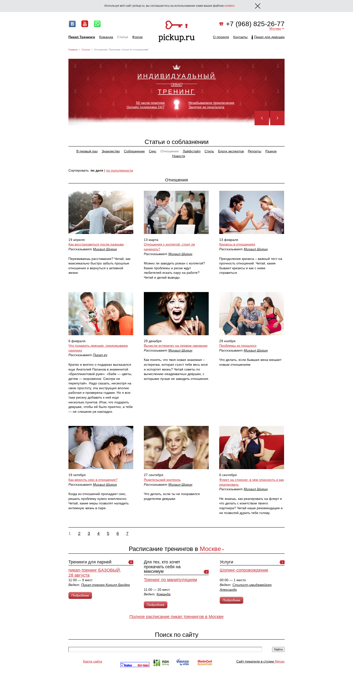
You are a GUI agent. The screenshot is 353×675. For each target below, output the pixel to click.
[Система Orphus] (134, 666)
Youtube (85, 23)
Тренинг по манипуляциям (170, 579)
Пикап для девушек (269, 37)
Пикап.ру (100, 355)
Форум (137, 37)
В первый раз (86, 151)
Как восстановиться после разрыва (96, 244)
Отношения (169, 151)
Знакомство (111, 151)
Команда (106, 37)
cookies (229, 5)
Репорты (254, 151)
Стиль (209, 151)
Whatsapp (97, 23)
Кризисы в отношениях (237, 244)
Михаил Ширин (105, 249)
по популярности (119, 170)
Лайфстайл (192, 151)
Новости (178, 156)
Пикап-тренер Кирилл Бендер (105, 585)
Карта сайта (92, 661)
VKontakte (72, 23)
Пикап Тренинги (81, 37)
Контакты (240, 37)
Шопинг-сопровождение (244, 570)
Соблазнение (134, 151)
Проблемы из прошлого (237, 345)
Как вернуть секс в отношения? (93, 480)
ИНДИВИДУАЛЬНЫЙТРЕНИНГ (176, 84)
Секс (152, 151)
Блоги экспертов (231, 151)
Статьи (122, 37)
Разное (271, 151)
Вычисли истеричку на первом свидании (175, 345)
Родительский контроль (162, 480)
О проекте (221, 37)
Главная (73, 49)
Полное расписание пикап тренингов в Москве (176, 616)
